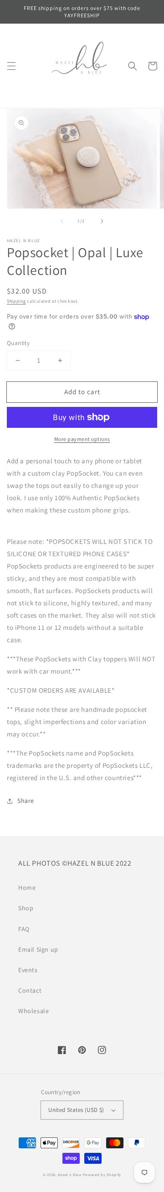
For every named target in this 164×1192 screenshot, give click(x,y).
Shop (25, 908)
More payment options (82, 439)
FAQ (24, 929)
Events (28, 970)
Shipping (16, 301)
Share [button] (25, 800)
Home (27, 887)
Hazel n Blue (69, 1174)
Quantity (18, 343)
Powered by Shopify (102, 1174)
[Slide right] (102, 221)
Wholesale (33, 1011)
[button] (11, 66)
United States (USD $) (76, 1110)
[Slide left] (62, 221)
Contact (29, 990)
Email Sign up (38, 949)
